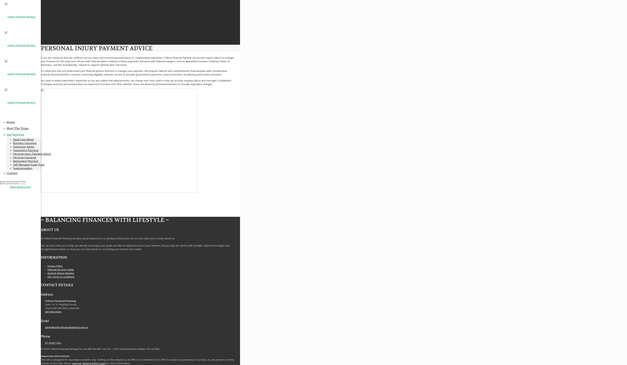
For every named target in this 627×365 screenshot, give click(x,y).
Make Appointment (20, 187)
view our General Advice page (88, 363)
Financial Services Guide (60, 269)
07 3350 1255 (53, 342)
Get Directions (53, 311)
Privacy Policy (55, 266)
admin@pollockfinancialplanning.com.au (66, 327)
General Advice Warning (60, 273)
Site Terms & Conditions (61, 276)
